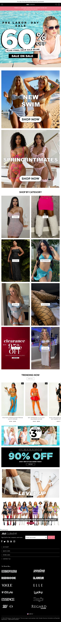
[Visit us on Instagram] (14, 541)
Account (6, 547)
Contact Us (6, 559)
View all (30, 378)
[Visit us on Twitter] (5, 542)
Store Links (6, 555)
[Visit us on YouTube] (11, 541)
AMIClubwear (8, 618)
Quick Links (6, 551)
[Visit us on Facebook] (1, 541)
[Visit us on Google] (8, 541)
